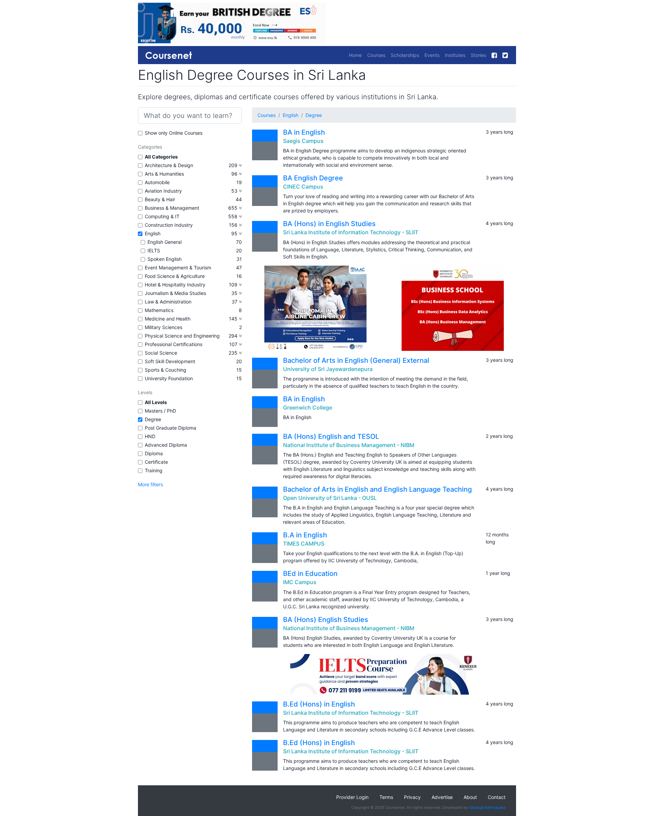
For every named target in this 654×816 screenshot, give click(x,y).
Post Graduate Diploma (170, 428)
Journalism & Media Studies (175, 293)
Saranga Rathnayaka (487, 807)
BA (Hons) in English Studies (329, 224)
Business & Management (172, 208)
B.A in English (305, 535)
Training (153, 470)
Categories (150, 147)
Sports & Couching (165, 370)
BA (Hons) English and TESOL (331, 436)
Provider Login (352, 797)
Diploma (154, 453)
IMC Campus (299, 582)
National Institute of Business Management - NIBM (348, 445)
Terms (386, 797)
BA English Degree (313, 178)
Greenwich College (307, 407)
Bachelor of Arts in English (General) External (356, 360)
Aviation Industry (163, 191)
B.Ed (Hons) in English (319, 704)
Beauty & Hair (160, 199)
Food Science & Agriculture (175, 276)
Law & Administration (168, 302)
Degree (153, 419)
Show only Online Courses (173, 133)
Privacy (412, 797)
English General (164, 242)
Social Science (161, 353)
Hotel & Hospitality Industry (175, 284)
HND (150, 436)
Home (355, 55)
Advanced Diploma (166, 445)
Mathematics (159, 310)
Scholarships (405, 55)
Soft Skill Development (170, 361)
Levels (145, 392)
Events (431, 55)
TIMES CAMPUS (303, 543)
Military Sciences (163, 327)
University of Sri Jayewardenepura (328, 369)
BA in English (304, 132)
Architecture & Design (169, 165)
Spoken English (164, 259)
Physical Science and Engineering (182, 336)
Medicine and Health (167, 319)
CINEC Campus (303, 186)
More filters (150, 484)
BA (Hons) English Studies (325, 619)
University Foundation (169, 378)
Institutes (455, 55)
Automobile (157, 182)
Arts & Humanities (164, 174)
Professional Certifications (173, 344)
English (152, 233)
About (470, 797)
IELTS (153, 250)
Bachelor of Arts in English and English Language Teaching (377, 489)
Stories (478, 55)
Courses (376, 55)
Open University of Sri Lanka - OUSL (330, 497)
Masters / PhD (160, 411)
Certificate (156, 462)
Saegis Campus (303, 140)
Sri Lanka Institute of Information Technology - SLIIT (350, 232)
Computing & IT (162, 216)
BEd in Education (310, 573)
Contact (496, 797)
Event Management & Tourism (178, 267)
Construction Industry (169, 225)
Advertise (442, 797)
